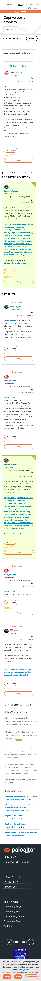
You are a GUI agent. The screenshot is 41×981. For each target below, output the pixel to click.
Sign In (27, 4)
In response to (21, 197)
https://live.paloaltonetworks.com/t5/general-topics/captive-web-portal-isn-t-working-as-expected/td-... (18, 243)
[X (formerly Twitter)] (9, 942)
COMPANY (9, 857)
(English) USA (34, 8)
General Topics (11, 38)
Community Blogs (12, 906)
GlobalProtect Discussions (15, 800)
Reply (19, 160)
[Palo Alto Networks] (20, 850)
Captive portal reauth (13, 816)
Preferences (31, 977)
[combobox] (10, 29)
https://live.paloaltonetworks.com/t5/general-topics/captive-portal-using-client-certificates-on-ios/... (18, 252)
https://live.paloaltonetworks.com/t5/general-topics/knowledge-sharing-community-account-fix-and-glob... (18, 672)
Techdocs (8, 926)
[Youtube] (16, 942)
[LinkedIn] (24, 942)
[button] (7, 976)
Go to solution (19, 66)
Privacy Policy (24, 970)
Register (20, 4)
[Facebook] (31, 942)
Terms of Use (10, 886)
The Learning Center (14, 916)
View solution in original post (15, 263)
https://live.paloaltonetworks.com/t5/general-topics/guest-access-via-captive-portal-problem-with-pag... (18, 235)
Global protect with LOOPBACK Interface (21, 832)
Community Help (11, 911)
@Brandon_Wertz (10, 397)
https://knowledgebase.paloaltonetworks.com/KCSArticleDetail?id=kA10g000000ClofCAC (18, 227)
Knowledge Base (11, 921)
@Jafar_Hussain (10, 320)
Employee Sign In (34, 4)
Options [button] (31, 38)
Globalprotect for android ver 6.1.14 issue (21, 797)
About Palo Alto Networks (16, 862)
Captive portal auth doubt (15, 824)
